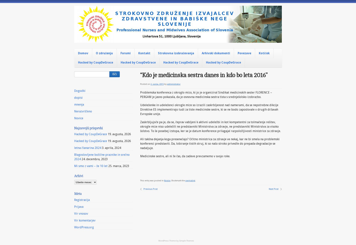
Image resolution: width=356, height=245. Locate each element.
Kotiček (264, 53)
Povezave (244, 53)
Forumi (126, 53)
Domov (83, 53)
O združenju (104, 53)
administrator (173, 84)
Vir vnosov (81, 213)
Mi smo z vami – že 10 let (91, 166)
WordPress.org (84, 227)
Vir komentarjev (84, 220)
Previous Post (151, 189)
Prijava (78, 207)
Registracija (82, 200)
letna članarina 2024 (87, 148)
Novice (167, 180)
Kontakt (144, 53)
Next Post (273, 189)
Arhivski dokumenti (216, 53)
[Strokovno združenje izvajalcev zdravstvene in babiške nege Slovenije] (178, 39)
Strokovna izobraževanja (176, 53)
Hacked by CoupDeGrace (95, 62)
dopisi (78, 97)
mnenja (79, 104)
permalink (190, 180)
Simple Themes (186, 241)
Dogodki (79, 91)
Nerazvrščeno (83, 111)
